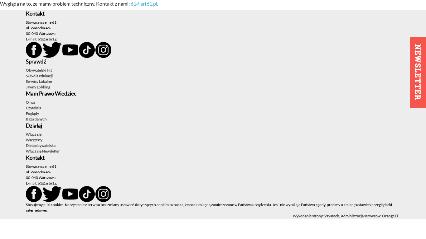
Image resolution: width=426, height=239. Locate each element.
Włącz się (33, 134)
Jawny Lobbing (38, 87)
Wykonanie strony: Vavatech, (317, 215)
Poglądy (32, 113)
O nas (30, 102)
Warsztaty (34, 140)
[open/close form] (418, 72)
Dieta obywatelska (41, 145)
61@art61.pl (144, 4)
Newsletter (51, 151)
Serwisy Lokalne (39, 81)
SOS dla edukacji (39, 75)
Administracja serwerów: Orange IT (370, 215)
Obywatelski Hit (39, 70)
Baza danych (36, 119)
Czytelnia (33, 107)
